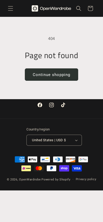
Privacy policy (86, 179)
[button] (10, 8)
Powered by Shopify (56, 179)
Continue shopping (51, 74)
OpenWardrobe (30, 179)
